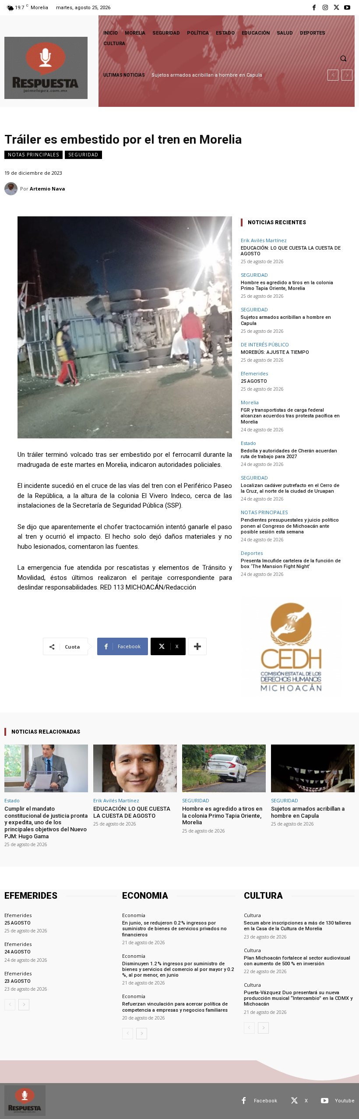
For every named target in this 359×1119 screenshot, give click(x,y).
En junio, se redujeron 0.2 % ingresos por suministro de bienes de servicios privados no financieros (174, 928)
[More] (197, 646)
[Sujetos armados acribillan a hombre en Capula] (313, 768)
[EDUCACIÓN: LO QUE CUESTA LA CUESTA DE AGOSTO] (135, 768)
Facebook (265, 1101)
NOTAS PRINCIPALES (33, 155)
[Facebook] (314, 7)
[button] (343, 58)
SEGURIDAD (83, 155)
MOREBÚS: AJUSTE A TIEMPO (275, 352)
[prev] (332, 75)
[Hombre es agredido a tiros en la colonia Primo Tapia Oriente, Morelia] (224, 768)
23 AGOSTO (17, 981)
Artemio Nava (47, 188)
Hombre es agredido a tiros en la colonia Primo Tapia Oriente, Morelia (287, 285)
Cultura (252, 915)
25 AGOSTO (254, 381)
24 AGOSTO (17, 952)
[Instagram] (325, 7)
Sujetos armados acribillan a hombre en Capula (207, 75)
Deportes (252, 553)
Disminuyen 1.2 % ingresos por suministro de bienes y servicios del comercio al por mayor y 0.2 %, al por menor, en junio (178, 969)
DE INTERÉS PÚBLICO (265, 344)
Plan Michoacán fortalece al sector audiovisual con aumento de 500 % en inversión (297, 961)
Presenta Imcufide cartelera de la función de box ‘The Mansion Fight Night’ (291, 563)
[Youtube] (347, 7)
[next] (346, 75)
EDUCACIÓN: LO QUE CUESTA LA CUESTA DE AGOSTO (291, 251)
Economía (133, 915)
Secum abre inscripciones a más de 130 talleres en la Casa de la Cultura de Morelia (297, 926)
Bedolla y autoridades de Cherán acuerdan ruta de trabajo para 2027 (289, 453)
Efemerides (254, 373)
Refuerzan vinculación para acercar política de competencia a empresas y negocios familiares (175, 1007)
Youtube (345, 1101)
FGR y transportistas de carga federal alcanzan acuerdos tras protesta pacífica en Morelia (290, 415)
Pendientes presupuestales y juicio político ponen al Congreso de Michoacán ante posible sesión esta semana (290, 525)
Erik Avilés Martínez (264, 240)
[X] (336, 7)
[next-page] (23, 1004)
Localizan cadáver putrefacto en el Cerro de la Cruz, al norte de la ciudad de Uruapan (290, 488)
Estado (248, 443)
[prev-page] (9, 1004)
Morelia (250, 402)
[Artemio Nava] (12, 188)
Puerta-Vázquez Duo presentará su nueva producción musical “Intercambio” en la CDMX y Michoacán (298, 998)
